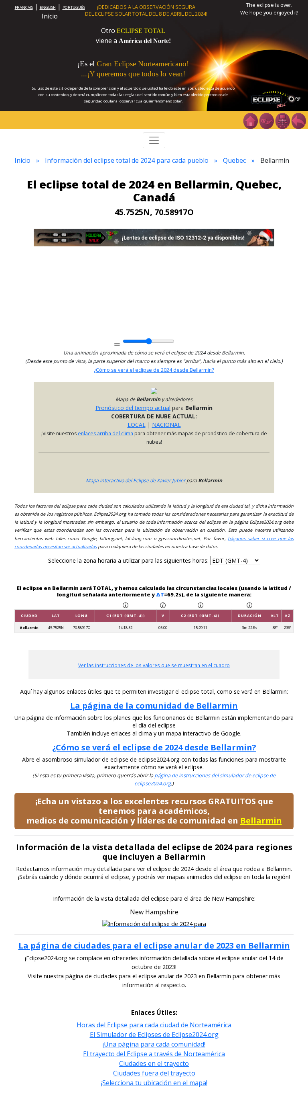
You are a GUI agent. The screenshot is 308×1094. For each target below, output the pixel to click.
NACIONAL (166, 424)
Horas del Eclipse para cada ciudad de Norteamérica (154, 1024)
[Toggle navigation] (154, 140)
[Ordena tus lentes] (266, 120)
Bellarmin (261, 820)
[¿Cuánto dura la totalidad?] (249, 604)
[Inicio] (250, 120)
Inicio (50, 16)
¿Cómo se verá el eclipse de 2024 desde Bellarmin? (154, 370)
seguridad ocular (99, 101)
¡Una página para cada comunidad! (154, 1044)
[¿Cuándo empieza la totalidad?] (200, 604)
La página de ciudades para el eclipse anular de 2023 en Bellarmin (154, 945)
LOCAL (137, 424)
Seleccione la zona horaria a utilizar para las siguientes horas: (129, 560)
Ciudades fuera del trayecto (154, 1073)
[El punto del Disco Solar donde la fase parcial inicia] (163, 604)
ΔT (160, 594)
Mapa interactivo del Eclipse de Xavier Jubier (135, 480)
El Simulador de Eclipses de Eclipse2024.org (154, 1034)
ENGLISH (48, 7)
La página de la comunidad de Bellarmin (154, 705)
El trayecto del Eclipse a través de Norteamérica (154, 1053)
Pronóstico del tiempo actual (132, 408)
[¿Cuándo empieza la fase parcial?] (125, 604)
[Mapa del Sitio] (282, 120)
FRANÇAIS (24, 7)
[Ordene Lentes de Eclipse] (154, 237)
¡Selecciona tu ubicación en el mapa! (154, 1082)
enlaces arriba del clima (105, 433)
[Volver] (298, 120)
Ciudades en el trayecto (154, 1063)
